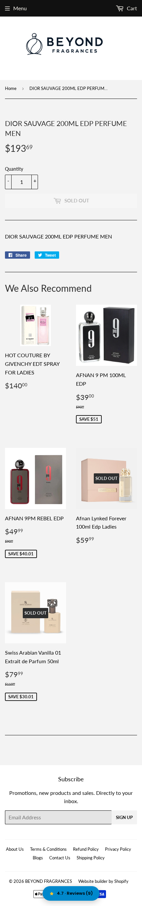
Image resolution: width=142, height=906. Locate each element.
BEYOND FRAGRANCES (48, 881)
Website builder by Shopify (103, 881)
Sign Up (124, 817)
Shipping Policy (91, 857)
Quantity (14, 169)
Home (11, 88)
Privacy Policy (118, 849)
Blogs (38, 857)
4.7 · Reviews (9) (75, 893)
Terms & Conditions (48, 849)
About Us (15, 849)
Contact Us (59, 857)
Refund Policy (86, 849)
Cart (131, 8)
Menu (20, 8)
